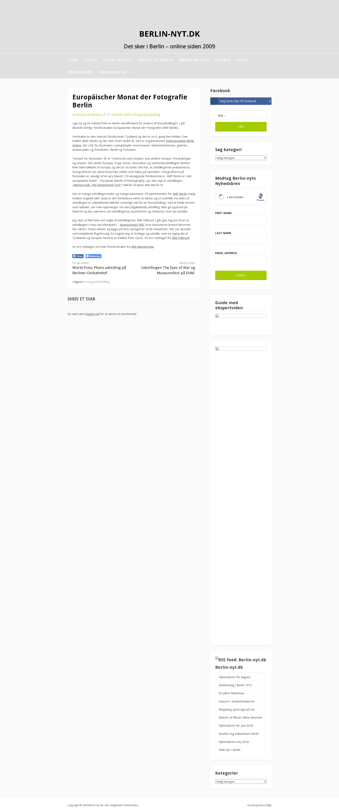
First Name (223, 213)
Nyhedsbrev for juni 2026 (236, 725)
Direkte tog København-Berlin (239, 734)
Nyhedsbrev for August (234, 677)
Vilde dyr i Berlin (229, 750)
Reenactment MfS (132, 225)
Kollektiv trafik (155, 59)
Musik (243, 59)
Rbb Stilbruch (181, 238)
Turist (91, 59)
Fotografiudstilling (146, 114)
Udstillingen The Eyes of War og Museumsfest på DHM (168, 268)
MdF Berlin (180, 194)
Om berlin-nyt (113, 72)
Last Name (223, 233)
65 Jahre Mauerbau (231, 693)
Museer (223, 59)
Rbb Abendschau (142, 247)
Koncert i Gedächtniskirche (237, 701)
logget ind (92, 314)
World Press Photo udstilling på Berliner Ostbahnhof (99, 268)
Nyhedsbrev (80, 72)
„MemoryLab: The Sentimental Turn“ (96, 185)
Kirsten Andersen (88, 114)
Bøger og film (194, 59)
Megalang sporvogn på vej (237, 709)
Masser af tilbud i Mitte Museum (240, 717)
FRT (269, 805)
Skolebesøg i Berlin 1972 (235, 685)
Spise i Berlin (117, 59)
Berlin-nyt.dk (169, 33)
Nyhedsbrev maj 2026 (234, 742)
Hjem (72, 59)
